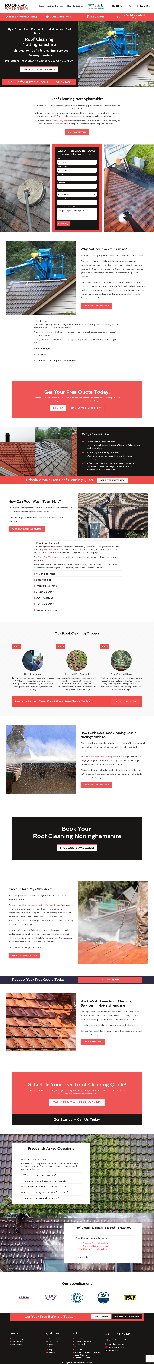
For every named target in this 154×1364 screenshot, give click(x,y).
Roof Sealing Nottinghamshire (92, 1249)
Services (59, 6)
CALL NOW (58, 408)
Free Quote (53, 1341)
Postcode (61, 183)
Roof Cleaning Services (96, 306)
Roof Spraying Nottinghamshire (93, 1246)
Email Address (63, 167)
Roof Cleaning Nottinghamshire (93, 1243)
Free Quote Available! (77, 847)
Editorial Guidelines (82, 1358)
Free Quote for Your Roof (39, 69)
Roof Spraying (17, 1341)
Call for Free (101, 1317)
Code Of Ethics (81, 1355)
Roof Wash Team (77, 132)
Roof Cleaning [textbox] (63, 194)
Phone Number (63, 175)
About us (49, 6)
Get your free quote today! (86, 408)
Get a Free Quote (110, 980)
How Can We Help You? (66, 207)
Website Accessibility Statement (88, 1352)
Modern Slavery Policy (83, 1339)
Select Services (62, 191)
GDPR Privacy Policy (83, 1341)
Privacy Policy (80, 1347)
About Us (52, 1344)
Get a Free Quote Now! (112, 480)
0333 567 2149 (141, 5)
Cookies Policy (80, 1344)
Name (59, 159)
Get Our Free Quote (125, 702)
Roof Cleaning (17, 1339)
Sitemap (52, 1352)
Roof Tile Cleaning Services (27, 529)
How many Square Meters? (67, 199)
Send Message (63, 224)
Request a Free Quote (127, 1317)
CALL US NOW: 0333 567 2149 (77, 1102)
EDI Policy (79, 1350)
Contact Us (77, 6)
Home (41, 6)
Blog (69, 6)
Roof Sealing (17, 1344)
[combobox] (77, 194)
